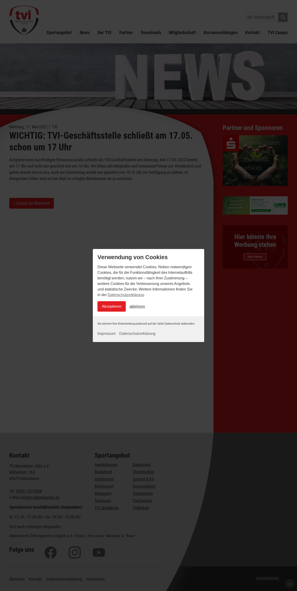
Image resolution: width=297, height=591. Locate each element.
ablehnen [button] (137, 306)
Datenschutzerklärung (126, 295)
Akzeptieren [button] (112, 306)
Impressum (106, 334)
